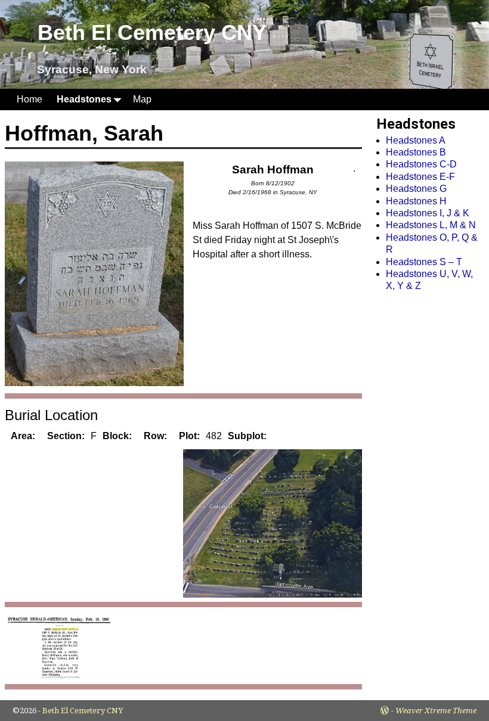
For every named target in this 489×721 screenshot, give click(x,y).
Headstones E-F (420, 177)
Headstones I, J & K (427, 213)
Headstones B (416, 152)
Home (29, 99)
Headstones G (416, 189)
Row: (155, 436)
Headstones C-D (421, 164)
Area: (23, 436)
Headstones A (415, 140)
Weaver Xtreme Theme (435, 710)
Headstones (84, 99)
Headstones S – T (424, 262)
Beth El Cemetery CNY (152, 32)
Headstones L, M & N (431, 225)
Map (142, 99)
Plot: (189, 436)
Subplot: (247, 436)
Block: (117, 436)
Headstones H (416, 201)
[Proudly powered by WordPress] (384, 710)
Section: (66, 436)
